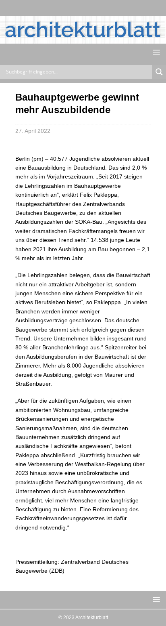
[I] (91, 8)
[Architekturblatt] (83, 39)
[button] (155, 52)
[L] (75, 8)
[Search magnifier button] (159, 72)
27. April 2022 (32, 131)
